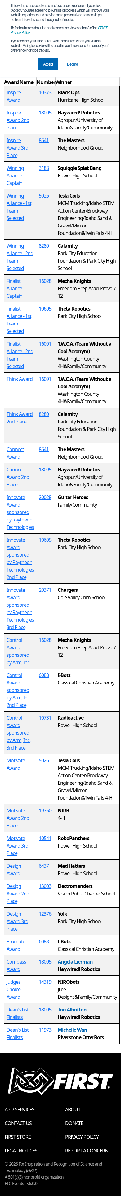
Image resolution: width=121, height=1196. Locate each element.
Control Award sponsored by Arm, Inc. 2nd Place (18, 690)
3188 (44, 168)
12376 (45, 913)
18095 (45, 112)
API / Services (19, 1109)
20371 (45, 589)
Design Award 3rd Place (17, 921)
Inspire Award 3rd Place (17, 148)
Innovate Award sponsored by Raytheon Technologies (20, 512)
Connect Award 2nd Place (18, 477)
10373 (45, 92)
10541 (45, 838)
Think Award (20, 379)
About (72, 1109)
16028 (45, 281)
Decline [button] (72, 64)
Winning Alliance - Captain (15, 175)
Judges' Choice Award (14, 989)
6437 (44, 865)
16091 (45, 343)
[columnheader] (20, 78)
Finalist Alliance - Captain (15, 288)
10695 (45, 308)
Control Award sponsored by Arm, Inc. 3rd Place (18, 732)
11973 (45, 1029)
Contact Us (18, 1123)
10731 (45, 717)
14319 (45, 982)
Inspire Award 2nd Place (18, 120)
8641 (44, 140)
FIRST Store (18, 1136)
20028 (45, 497)
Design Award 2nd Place (18, 893)
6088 (44, 675)
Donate (74, 1123)
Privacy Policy (82, 1136)
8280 (44, 245)
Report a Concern (86, 1150)
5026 (44, 195)
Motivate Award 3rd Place (17, 846)
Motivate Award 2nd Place (18, 818)
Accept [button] (48, 64)
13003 (45, 886)
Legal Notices (21, 1150)
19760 (45, 810)
